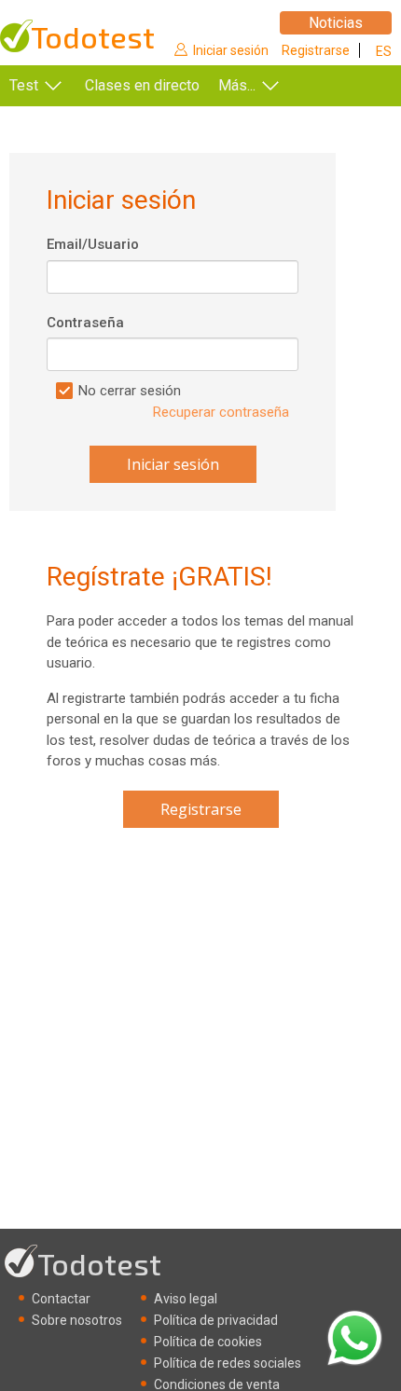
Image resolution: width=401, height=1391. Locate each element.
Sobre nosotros (77, 1320)
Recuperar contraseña (221, 412)
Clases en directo (142, 85)
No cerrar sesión (129, 390)
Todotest (93, 37)
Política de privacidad (216, 1320)
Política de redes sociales (227, 1363)
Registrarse (316, 50)
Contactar (61, 1298)
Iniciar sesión (231, 50)
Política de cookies (208, 1341)
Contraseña (85, 322)
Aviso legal (185, 1298)
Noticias (336, 23)
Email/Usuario (93, 244)
